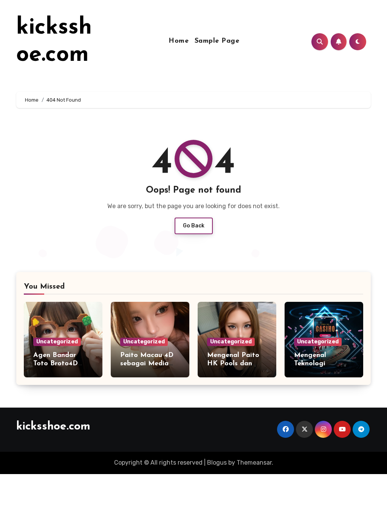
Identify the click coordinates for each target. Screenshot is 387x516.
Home (179, 41)
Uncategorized (57, 341)
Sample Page (217, 41)
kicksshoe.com (53, 427)
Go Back (193, 225)
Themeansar (254, 462)
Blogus (217, 462)
